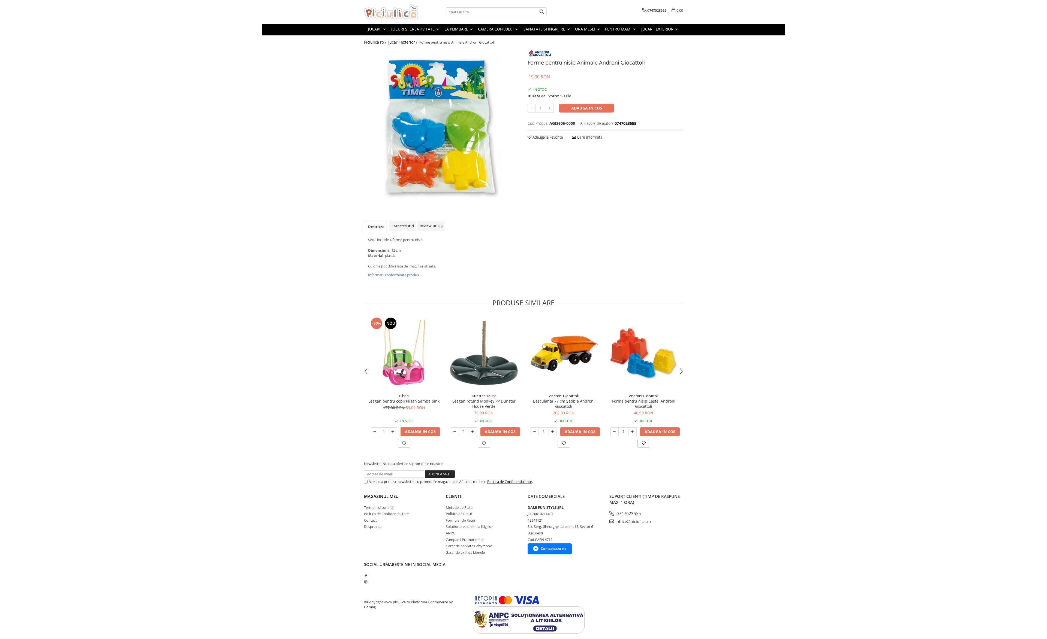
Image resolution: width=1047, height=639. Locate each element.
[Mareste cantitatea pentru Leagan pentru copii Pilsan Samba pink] (393, 431)
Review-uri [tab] (431, 225)
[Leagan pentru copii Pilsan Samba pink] (404, 353)
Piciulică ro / (375, 42)
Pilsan (404, 395)
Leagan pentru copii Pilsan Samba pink (404, 401)
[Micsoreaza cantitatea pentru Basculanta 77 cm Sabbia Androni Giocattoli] (535, 431)
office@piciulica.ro (633, 521)
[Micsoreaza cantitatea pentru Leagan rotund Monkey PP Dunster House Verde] (455, 431)
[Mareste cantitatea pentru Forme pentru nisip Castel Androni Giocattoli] (632, 431)
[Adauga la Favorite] (404, 443)
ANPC (450, 533)
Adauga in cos (586, 108)
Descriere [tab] (376, 226)
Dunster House (484, 395)
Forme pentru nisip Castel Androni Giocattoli (643, 403)
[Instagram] (366, 581)
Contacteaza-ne (553, 549)
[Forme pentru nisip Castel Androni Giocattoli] (643, 353)
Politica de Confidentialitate (509, 481)
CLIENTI (453, 496)
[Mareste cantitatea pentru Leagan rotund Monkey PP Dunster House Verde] (473, 431)
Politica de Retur (459, 513)
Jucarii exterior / (403, 42)
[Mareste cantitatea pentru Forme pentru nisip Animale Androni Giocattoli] (550, 108)
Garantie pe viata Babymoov (469, 545)
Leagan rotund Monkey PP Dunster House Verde (484, 403)
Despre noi (372, 526)
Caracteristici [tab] (403, 225)
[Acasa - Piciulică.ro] (391, 12)
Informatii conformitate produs (393, 274)
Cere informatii (589, 137)
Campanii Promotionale (465, 539)
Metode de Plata (459, 507)
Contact (370, 520)
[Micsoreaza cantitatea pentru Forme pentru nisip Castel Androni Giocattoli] (614, 431)
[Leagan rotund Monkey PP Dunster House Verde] (484, 353)
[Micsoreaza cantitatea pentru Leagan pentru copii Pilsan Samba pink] (375, 431)
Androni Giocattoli (564, 395)
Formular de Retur (461, 520)
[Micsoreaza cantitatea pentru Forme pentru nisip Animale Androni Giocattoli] (532, 108)
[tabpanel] (441, 126)
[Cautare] (542, 11)
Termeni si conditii (378, 507)
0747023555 (628, 513)
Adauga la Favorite (547, 137)
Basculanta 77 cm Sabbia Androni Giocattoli (564, 403)
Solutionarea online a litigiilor (469, 526)
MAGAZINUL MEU (381, 496)
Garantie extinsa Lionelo (465, 552)
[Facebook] (366, 575)
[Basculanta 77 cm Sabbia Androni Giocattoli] (563, 353)
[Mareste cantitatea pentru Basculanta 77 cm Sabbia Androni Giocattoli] (553, 431)
